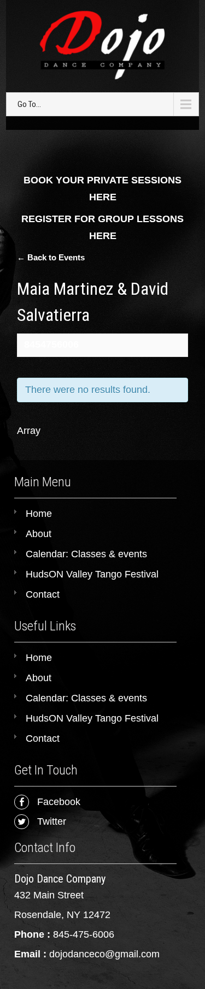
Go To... (29, 104)
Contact (43, 594)
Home (39, 513)
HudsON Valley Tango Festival (92, 574)
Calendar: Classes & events (86, 554)
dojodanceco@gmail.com (104, 954)
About (38, 533)
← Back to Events (51, 257)
